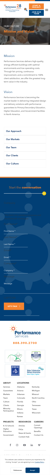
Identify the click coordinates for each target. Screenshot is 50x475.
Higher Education (7, 430)
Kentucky (35, 387)
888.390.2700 (25, 343)
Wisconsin (36, 413)
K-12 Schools (8, 426)
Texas (34, 409)
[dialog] (25, 9)
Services (6, 387)
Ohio (34, 402)
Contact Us (38, 435)
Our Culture (12, 163)
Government (8, 435)
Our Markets (12, 139)
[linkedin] (31, 445)
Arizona (20, 391)
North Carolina (38, 398)
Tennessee (36, 405)
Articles (22, 426)
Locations (23, 383)
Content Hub (24, 437)
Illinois (20, 409)
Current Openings (38, 426)
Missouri (35, 394)
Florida (20, 402)
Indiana (20, 413)
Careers (38, 421)
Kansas (20, 416)
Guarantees (8, 391)
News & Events (25, 433)
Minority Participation (8, 410)
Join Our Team (36, 13)
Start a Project (36, 6)
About (7, 383)
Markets (6, 394)
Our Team (11, 147)
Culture (6, 402)
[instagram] (17, 445)
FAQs (21, 429)
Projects (8, 421)
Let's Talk (12, 306)
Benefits (37, 431)
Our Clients (12, 155)
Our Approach (13, 131)
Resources (25, 421)
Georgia (20, 405)
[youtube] (24, 445)
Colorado (21, 398)
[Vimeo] (39, 445)
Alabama (21, 387)
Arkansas (20, 394)
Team (5, 398)
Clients (6, 405)
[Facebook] (10, 445)
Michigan (36, 391)
